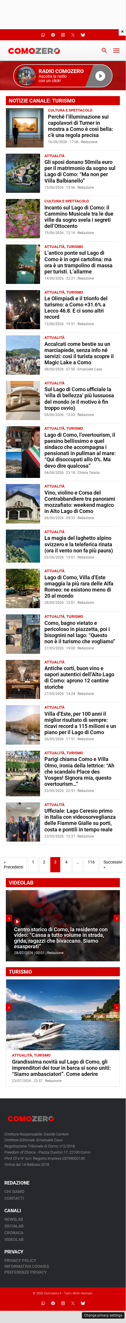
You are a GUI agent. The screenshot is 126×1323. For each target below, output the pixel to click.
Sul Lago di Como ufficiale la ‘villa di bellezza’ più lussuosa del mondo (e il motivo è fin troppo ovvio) (79, 398)
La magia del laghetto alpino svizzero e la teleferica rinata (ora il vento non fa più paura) (78, 544)
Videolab (14, 1239)
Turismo (74, 247)
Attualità (54, 156)
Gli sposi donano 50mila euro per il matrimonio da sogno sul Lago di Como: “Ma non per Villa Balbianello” (79, 171)
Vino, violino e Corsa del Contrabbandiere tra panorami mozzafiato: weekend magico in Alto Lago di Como (79, 502)
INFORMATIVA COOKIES (26, 1266)
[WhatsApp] (43, 1303)
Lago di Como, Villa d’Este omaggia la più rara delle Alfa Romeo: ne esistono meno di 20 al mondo (78, 587)
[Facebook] (53, 1303)
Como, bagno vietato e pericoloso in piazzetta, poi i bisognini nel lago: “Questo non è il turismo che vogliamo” (79, 632)
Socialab (14, 1226)
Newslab (13, 1219)
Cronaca (13, 1232)
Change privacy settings (103, 1315)
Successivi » (112, 865)
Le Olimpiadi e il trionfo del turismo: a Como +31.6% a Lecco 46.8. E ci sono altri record (76, 308)
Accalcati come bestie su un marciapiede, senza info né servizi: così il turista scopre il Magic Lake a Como (79, 353)
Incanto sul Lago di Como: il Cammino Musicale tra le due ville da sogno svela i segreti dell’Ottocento (78, 217)
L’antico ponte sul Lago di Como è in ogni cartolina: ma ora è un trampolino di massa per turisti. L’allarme (78, 262)
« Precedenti (13, 865)
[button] (63, 75)
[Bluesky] (83, 1303)
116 (91, 862)
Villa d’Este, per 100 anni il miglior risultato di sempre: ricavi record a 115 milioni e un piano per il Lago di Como (80, 723)
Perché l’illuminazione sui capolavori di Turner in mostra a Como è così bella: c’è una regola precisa (80, 126)
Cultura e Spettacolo (70, 110)
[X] (73, 1303)
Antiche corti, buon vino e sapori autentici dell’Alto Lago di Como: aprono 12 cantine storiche (79, 677)
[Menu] (116, 51)
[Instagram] (63, 1303)
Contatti (14, 1198)
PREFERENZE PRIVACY (25, 1272)
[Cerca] (104, 50)
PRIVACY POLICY (20, 1260)
